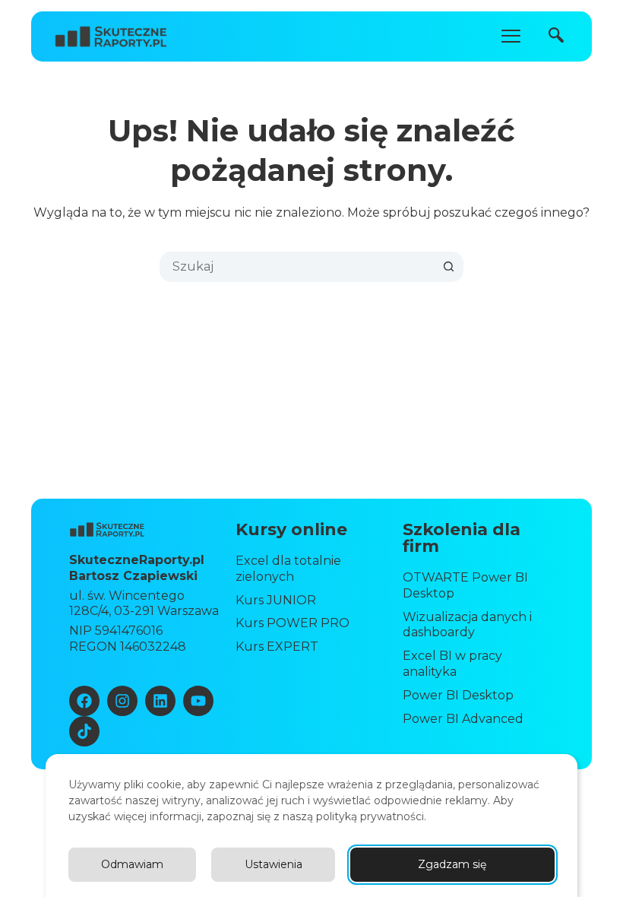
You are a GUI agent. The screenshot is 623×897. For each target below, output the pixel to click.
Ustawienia (273, 864)
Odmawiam (132, 864)
